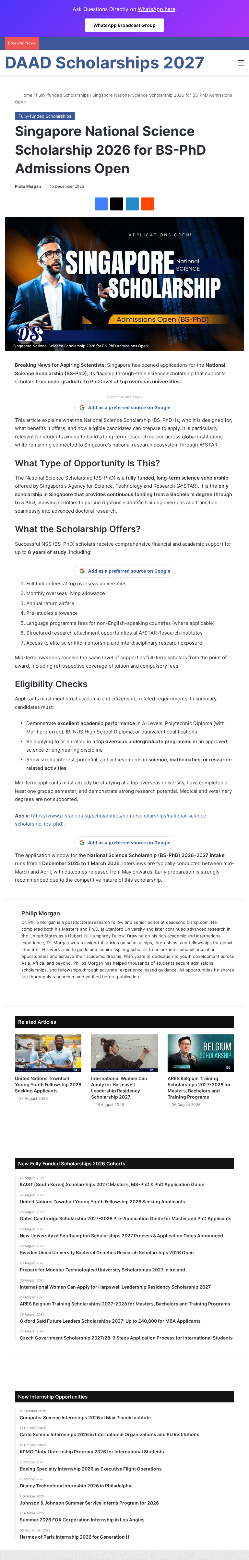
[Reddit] (147, 203)
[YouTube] (56, 987)
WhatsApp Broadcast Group (124, 25)
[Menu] (241, 65)
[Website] (25, 987)
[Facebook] (101, 203)
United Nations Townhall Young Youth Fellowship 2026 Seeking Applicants (48, 1084)
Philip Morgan (28, 186)
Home (25, 95)
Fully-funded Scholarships (62, 95)
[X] (116, 203)
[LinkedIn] (132, 203)
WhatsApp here (156, 9)
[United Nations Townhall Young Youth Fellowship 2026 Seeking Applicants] (48, 1053)
